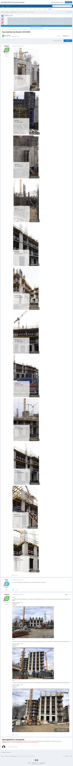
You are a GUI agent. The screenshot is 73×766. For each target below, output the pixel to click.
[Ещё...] (70, 46)
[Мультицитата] (13, 575)
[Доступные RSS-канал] (71, 756)
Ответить (68, 40)
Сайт (3, 6)
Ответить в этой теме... (13, 746)
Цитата (16, 575)
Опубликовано (17, 579)
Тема (29, 762)
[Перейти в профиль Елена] (6, 583)
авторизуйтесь (39, 741)
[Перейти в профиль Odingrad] (3, 36)
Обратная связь (35, 762)
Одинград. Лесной (15, 36)
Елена (6, 579)
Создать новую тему (57, 40)
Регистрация (68, 2)
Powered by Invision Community (36, 764)
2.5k (7, 604)
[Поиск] (71, 6)
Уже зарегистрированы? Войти (57, 2)
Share (59, 35)
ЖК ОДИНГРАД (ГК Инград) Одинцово (12, 2)
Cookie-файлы (42, 762)
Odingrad (8, 35)
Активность (8, 6)
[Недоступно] (33, 622)
